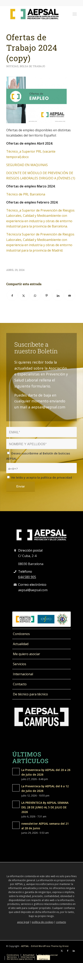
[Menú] (75, 14)
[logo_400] (34, 14)
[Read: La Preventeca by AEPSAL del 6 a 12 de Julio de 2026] (16, 787)
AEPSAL (25, 946)
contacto (61, 922)
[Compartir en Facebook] (12, 295)
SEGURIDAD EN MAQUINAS (27, 165)
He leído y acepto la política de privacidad (42, 477)
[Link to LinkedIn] (74, 951)
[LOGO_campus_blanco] (41, 717)
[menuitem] (75, 14)
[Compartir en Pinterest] (46, 295)
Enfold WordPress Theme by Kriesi (49, 946)
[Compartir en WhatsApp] (35, 295)
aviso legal (23, 922)
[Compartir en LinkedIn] (58, 295)
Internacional (23, 674)
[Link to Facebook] (68, 951)
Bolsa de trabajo (32, 66)
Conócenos (21, 634)
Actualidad (20, 644)
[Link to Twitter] (62, 951)
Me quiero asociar (26, 654)
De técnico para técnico (30, 694)
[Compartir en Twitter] (23, 295)
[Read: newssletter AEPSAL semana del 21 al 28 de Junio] (16, 825)
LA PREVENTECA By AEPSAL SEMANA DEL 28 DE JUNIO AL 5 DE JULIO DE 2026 (44, 807)
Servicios (19, 664)
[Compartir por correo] (69, 295)
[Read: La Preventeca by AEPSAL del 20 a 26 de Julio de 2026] (16, 771)
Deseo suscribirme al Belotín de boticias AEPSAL (38, 455)
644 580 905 (27, 577)
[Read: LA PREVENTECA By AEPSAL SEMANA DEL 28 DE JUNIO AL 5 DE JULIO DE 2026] (16, 804)
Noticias (12, 66)
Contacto (20, 684)
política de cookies (42, 922)
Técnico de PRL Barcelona (25, 194)
